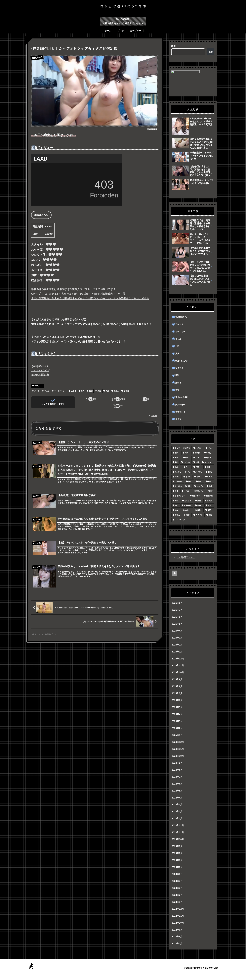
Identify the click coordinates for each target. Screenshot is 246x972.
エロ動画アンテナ (186, 557)
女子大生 (179, 368)
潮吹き (178, 383)
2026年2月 (177, 644)
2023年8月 (177, 853)
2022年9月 (177, 930)
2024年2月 (177, 811)
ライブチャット (60, 391)
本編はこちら (41, 215)
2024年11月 (178, 749)
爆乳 (82, 391)
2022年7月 (177, 944)
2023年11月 (178, 832)
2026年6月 (177, 617)
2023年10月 (178, 839)
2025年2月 (177, 728)
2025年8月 (177, 686)
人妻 (177, 353)
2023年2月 (177, 895)
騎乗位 (126, 391)
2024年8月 (177, 770)
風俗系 (178, 419)
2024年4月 (177, 797)
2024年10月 (178, 756)
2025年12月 (178, 658)
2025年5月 (177, 707)
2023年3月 (177, 888)
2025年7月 (177, 693)
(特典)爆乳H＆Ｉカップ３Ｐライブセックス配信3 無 (40, 370)
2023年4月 (177, 881)
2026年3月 (177, 638)
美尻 (107, 391)
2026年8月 (177, 603)
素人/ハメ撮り (181, 397)
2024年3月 (177, 804)
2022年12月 (178, 909)
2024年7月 (177, 777)
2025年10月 (178, 672)
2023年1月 (177, 902)
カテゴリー (180, 332)
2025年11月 (178, 665)
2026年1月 (177, 651)
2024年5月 (177, 791)
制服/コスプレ (181, 361)
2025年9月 (177, 679)
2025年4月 (177, 714)
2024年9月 (177, 763)
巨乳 (177, 375)
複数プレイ (38, 386)
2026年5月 (177, 624)
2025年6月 (177, 700)
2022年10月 (178, 923)
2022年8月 (177, 937)
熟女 (177, 390)
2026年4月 (177, 631)
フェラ (47, 391)
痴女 (91, 391)
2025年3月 (177, 721)
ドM (177, 346)
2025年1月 (177, 735)
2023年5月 (177, 874)
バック (37, 391)
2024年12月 (178, 742)
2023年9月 (177, 846)
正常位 (73, 391)
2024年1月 (177, 818)
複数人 (116, 391)
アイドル (179, 324)
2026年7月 (177, 610)
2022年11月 (178, 916)
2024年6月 (177, 784)
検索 (173, 46)
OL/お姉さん (181, 317)
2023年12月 (178, 825)
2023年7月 (177, 860)
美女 (99, 391)
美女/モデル (180, 405)
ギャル (178, 339)
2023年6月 (177, 867)
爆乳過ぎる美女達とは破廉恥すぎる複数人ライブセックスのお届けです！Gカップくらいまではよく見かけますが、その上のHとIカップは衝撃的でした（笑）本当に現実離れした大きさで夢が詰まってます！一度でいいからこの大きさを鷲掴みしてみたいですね (90, 294)
